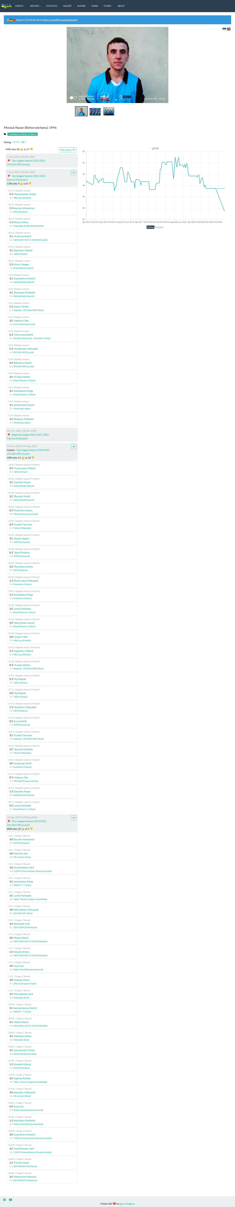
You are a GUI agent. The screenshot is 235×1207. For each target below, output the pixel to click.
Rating (150, 227)
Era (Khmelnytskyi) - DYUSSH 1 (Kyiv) (32, 338)
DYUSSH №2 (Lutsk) (18, 164)
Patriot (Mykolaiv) (17, 179)
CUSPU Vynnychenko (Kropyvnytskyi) (32, 871)
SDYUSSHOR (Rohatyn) (25, 927)
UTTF (19, 142)
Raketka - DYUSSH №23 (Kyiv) (29, 310)
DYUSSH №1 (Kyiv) (23, 913)
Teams (94, 6)
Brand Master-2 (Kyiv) (24, 380)
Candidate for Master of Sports (22, 134)
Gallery (67, 6)
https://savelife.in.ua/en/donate (60, 19)
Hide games (66, 149)
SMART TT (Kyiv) (22, 885)
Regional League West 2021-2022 (30, 434)
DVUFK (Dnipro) (22, 843)
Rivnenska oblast (22, 408)
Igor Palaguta (127, 1203)
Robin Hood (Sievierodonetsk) (28, 969)
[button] (116, 99)
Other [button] (107, 6)
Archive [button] (34, 6)
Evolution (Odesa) (22, 584)
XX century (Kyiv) (22, 857)
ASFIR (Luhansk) (22, 542)
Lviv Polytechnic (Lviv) (24, 324)
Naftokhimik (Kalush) (24, 282)
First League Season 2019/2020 (29, 821)
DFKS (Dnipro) (21, 211)
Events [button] (19, 6)
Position (159, 227)
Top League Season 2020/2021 (33, 449)
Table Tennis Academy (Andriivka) (30, 899)
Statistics (51, 6)
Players (81, 6)
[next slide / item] (166, 65)
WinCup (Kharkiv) (22, 197)
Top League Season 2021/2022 (28, 160)
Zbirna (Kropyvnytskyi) (25, 983)
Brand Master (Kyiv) (23, 268)
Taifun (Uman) (20, 254)
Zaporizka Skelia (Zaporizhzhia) (29, 225)
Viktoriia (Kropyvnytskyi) (26, 514)
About (121, 6)
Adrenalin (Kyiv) (21, 997)
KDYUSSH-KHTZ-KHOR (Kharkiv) (30, 239)
